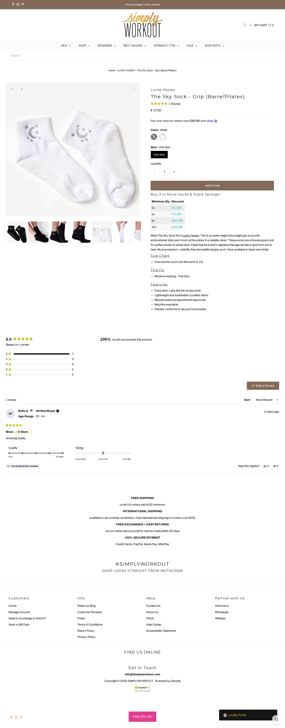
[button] (165, 103)
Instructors (222, 605)
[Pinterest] (23, 4)
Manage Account (19, 612)
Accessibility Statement (161, 630)
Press (81, 618)
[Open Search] (245, 25)
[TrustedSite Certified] (142, 688)
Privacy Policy (86, 637)
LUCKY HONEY (126, 70)
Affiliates (220, 618)
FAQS (150, 618)
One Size (159, 154)
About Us (152, 612)
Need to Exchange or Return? (27, 618)
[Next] (21, 88)
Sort (247, 399)
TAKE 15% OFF (142, 716)
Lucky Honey (190, 235)
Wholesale (221, 612)
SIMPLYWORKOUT (140, 680)
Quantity (156, 163)
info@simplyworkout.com (142, 674)
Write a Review (267, 387)
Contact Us (153, 605)
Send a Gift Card (19, 624)
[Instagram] (18, 4)
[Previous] (12, 88)
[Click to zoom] (133, 88)
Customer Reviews (89, 612)
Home (111, 70)
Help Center (153, 624)
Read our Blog (86, 605)
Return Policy (85, 630)
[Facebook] (13, 4)
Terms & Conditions (90, 624)
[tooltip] (22, 466)
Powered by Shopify (168, 680)
